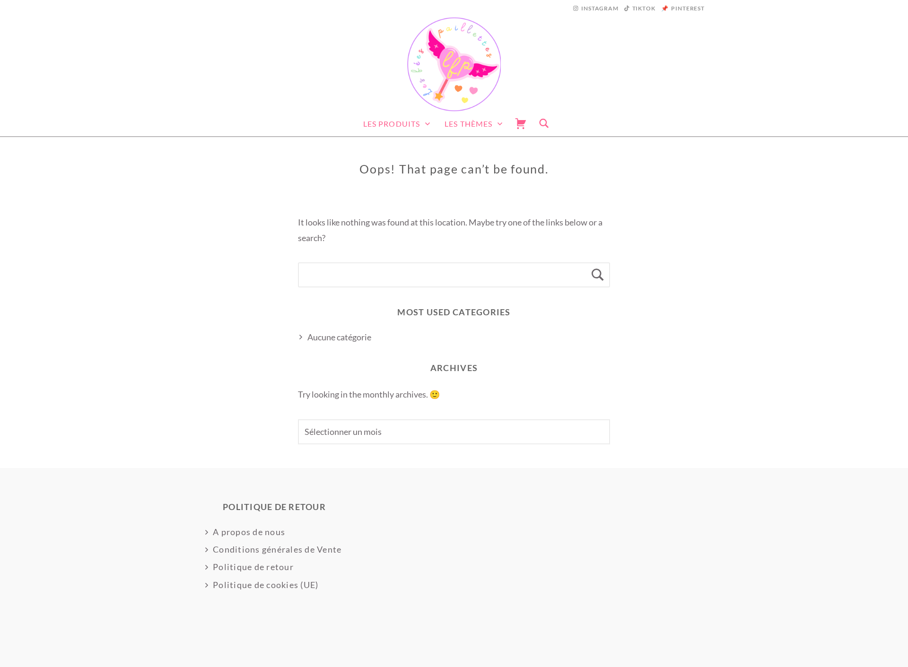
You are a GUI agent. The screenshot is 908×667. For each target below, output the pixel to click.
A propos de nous (249, 532)
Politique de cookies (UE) (266, 585)
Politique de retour (253, 567)
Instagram (600, 8)
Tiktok (643, 8)
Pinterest (688, 8)
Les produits (391, 123)
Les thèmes (468, 123)
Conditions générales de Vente (277, 549)
